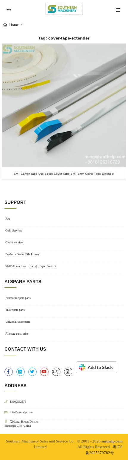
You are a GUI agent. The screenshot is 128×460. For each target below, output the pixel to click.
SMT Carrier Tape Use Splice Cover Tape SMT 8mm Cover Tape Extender (64, 173)
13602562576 (18, 401)
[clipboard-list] (56, 372)
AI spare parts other (17, 333)
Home (13, 25)
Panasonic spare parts (18, 298)
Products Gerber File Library (22, 254)
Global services (14, 242)
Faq (7, 218)
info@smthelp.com (21, 412)
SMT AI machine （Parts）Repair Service (30, 266)
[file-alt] (68, 372)
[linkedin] (20, 372)
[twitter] (32, 372)
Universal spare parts (17, 321)
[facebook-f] (8, 372)
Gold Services (13, 230)
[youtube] (44, 372)
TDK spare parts (15, 309)
